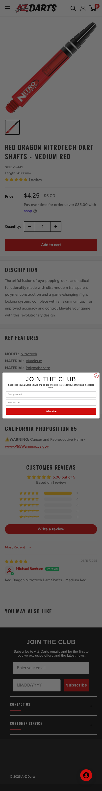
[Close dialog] (96, 376)
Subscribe (51, 411)
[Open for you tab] (86, 775)
